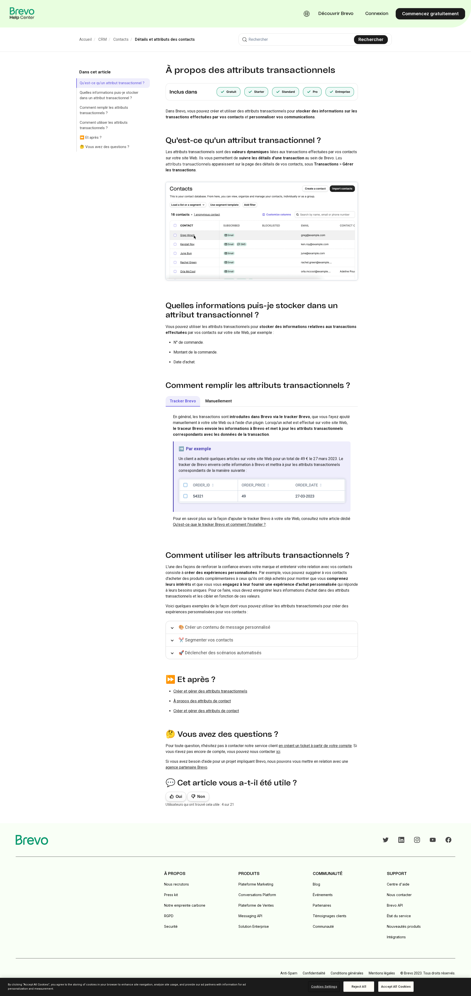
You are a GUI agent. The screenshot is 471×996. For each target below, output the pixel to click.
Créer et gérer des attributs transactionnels (210, 691)
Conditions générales (347, 973)
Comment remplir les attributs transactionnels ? (104, 110)
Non (201, 796)
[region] (235, 987)
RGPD (168, 916)
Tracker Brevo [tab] (183, 401)
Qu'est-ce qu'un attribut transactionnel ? (112, 83)
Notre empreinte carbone (184, 905)
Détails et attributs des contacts (165, 39)
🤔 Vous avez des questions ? (104, 147)
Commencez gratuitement (430, 13)
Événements (323, 895)
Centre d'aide (398, 884)
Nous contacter (399, 895)
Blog (316, 884)
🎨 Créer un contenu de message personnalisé (224, 627)
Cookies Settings (324, 986)
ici (278, 751)
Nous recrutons (176, 884)
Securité (171, 926)
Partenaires (322, 905)
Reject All (359, 986)
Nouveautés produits (404, 926)
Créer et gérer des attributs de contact (206, 711)
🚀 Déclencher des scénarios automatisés (220, 652)
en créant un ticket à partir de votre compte (315, 745)
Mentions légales (382, 973)
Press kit (171, 895)
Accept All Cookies (396, 986)
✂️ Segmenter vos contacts (206, 639)
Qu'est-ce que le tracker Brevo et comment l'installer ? (219, 524)
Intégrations (396, 937)
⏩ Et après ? (91, 137)
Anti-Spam (288, 973)
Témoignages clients (329, 916)
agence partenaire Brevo (186, 767)
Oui (179, 796)
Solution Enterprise (253, 926)
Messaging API (250, 916)
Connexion (376, 14)
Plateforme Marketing (255, 884)
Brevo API (395, 905)
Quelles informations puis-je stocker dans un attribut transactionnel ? (109, 95)
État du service (399, 916)
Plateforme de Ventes (256, 905)
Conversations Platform (257, 895)
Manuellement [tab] (218, 401)
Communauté (323, 926)
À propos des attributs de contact (202, 701)
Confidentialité (314, 973)
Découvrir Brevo (335, 14)
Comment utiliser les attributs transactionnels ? (104, 125)
